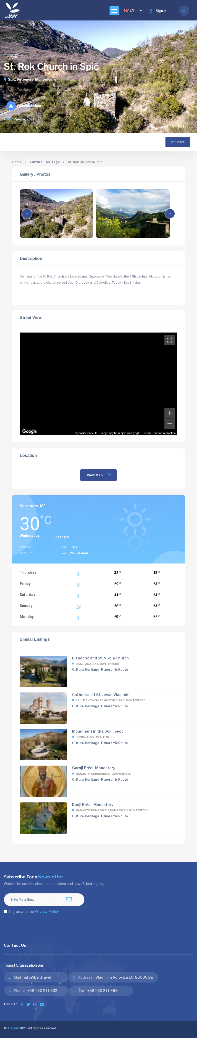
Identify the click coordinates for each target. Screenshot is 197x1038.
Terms (147, 433)
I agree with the (34, 911)
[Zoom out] (169, 423)
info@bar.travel (37, 977)
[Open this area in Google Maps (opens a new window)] (29, 431)
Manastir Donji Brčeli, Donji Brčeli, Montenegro (112, 810)
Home (17, 162)
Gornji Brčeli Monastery (93, 768)
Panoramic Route (114, 669)
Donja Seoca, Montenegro (95, 736)
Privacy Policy (47, 911)
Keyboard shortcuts (86, 433)
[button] (170, 213)
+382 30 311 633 (42, 990)
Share (180, 142)
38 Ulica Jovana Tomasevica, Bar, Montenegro (110, 700)
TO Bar (12, 1028)
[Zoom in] (169, 413)
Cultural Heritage (45, 162)
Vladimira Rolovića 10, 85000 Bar (124, 977)
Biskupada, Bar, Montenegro (97, 663)
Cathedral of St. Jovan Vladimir (100, 694)
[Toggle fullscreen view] (169, 340)
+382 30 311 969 (102, 990)
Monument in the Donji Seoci (98, 731)
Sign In (161, 11)
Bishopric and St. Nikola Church (100, 658)
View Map (95, 475)
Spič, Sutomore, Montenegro (32, 79)
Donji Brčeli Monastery (92, 804)
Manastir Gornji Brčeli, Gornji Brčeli (103, 773)
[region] (99, 384)
